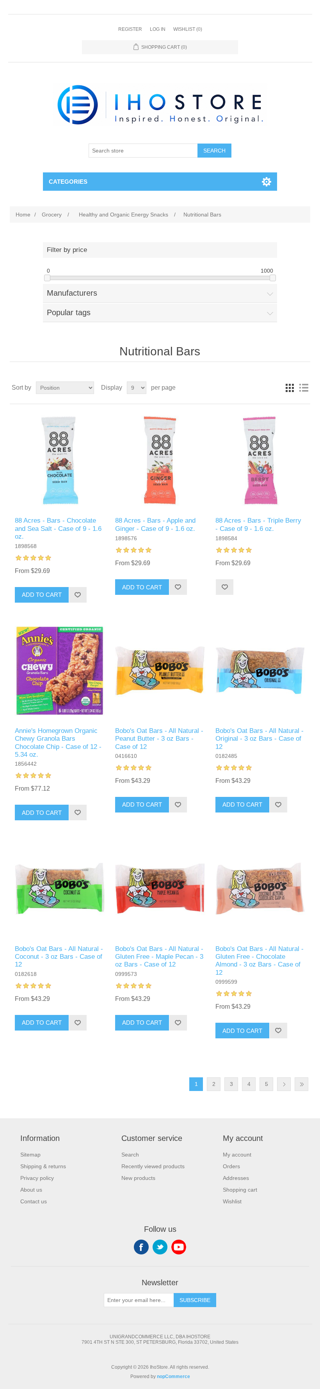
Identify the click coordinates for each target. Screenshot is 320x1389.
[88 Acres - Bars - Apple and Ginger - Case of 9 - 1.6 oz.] (159, 460)
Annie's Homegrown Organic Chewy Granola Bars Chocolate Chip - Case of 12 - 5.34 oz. (58, 742)
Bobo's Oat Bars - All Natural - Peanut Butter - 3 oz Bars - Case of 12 (159, 738)
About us (31, 1190)
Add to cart (42, 594)
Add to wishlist (78, 595)
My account (237, 1154)
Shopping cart (240, 1190)
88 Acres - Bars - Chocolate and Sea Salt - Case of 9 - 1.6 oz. (58, 528)
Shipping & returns (43, 1166)
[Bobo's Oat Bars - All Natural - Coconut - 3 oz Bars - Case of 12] (59, 888)
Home (23, 214)
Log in (157, 29)
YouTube (178, 1247)
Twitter (160, 1247)
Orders (231, 1166)
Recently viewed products (153, 1166)
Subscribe (195, 1300)
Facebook (141, 1247)
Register (130, 29)
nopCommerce (173, 1376)
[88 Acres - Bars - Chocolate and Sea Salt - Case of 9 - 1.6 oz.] (59, 460)
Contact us (33, 1201)
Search (214, 150)
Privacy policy (37, 1178)
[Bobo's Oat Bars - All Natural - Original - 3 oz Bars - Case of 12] (260, 670)
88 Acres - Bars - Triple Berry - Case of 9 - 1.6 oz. (258, 524)
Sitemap (30, 1154)
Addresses (236, 1178)
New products (138, 1178)
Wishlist (232, 1201)
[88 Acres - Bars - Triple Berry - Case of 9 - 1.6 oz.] (260, 460)
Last (301, 1084)
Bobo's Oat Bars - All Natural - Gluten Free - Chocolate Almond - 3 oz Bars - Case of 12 (259, 960)
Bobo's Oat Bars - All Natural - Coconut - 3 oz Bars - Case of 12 (59, 957)
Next (284, 1084)
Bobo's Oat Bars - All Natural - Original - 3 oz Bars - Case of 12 (259, 738)
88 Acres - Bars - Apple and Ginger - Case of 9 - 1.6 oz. (155, 524)
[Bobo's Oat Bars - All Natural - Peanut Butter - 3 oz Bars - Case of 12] (159, 670)
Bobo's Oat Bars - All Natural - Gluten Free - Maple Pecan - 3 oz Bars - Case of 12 (159, 957)
